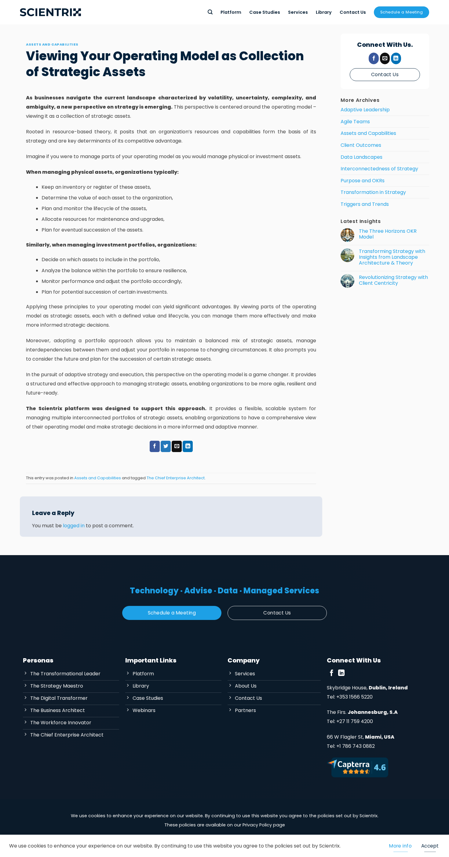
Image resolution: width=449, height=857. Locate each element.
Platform (231, 12)
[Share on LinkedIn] (188, 446)
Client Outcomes (361, 145)
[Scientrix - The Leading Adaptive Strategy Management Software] (50, 12)
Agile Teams (355, 121)
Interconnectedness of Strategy (379, 168)
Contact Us (353, 12)
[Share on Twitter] (166, 446)
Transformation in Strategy (373, 192)
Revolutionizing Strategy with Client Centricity (393, 280)
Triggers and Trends (365, 204)
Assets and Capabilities (52, 44)
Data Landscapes (361, 156)
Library (324, 12)
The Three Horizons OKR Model (388, 234)
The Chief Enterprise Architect (176, 477)
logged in (74, 525)
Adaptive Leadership (365, 109)
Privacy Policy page (264, 825)
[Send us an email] (385, 58)
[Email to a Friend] (177, 446)
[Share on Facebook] (155, 446)
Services (298, 12)
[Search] (210, 12)
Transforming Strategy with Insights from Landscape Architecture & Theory (392, 257)
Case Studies (264, 12)
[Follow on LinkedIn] (396, 58)
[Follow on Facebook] (374, 58)
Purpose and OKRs (363, 180)
